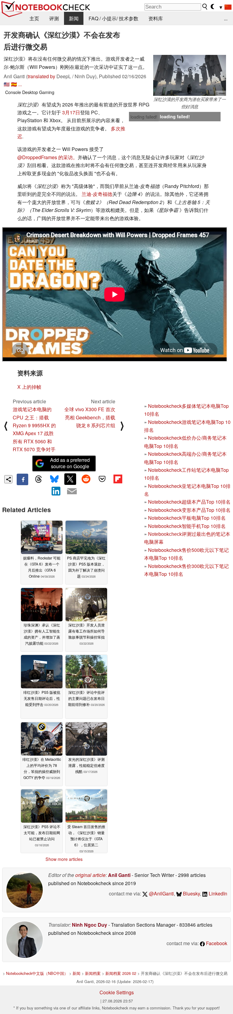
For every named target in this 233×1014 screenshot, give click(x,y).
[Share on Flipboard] (117, 479)
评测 (54, 18)
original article (90, 874)
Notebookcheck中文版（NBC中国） (37, 973)
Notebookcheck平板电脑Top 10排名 (187, 517)
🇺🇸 (7, 84)
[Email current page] (72, 491)
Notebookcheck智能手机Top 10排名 (187, 525)
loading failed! (143, 117)
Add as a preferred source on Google (70, 463)
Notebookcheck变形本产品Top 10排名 (189, 509)
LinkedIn (217, 893)
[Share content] (8, 479)
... (226, 18)
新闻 (74, 18)
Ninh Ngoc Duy (89, 924)
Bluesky (191, 893)
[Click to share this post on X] (70, 479)
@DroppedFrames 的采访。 (47, 157)
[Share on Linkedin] (56, 491)
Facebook (216, 943)
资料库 (155, 18)
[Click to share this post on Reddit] (86, 479)
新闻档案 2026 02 (120, 973)
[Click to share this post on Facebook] (22, 479)
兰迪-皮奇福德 (97, 193)
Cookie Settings (117, 992)
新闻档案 (93, 973)
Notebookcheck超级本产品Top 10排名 (189, 501)
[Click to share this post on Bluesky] (54, 479)
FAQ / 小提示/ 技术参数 (113, 18)
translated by (41, 76)
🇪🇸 (14, 84)
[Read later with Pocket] (102, 479)
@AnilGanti (161, 893)
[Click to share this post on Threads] (38, 479)
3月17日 (71, 112)
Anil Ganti (119, 874)
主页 (34, 18)
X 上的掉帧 (29, 386)
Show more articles (64, 859)
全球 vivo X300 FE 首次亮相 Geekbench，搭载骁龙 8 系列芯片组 (89, 417)
